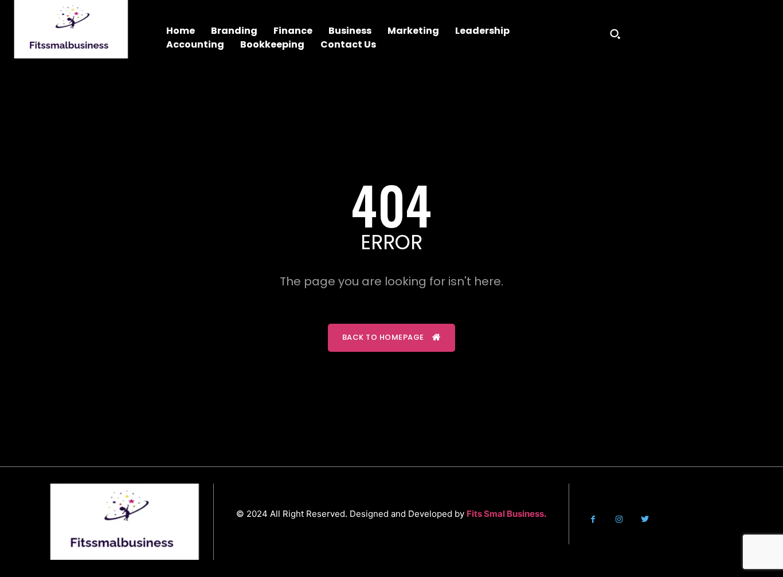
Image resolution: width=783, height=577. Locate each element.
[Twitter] (645, 519)
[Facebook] (593, 519)
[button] (615, 34)
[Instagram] (619, 519)
